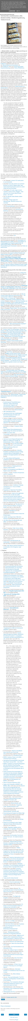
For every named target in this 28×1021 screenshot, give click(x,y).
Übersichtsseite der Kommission (10, 65)
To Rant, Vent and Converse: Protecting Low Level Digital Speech (13, 966)
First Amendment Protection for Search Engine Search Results (13, 954)
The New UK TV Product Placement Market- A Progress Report (13, 506)
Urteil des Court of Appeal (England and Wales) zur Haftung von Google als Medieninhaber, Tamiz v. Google (13, 440)
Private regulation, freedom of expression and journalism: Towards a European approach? (13, 421)
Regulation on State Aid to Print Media (12, 490)
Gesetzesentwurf (14, 513)
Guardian (21, 924)
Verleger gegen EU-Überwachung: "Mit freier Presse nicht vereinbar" (12, 201)
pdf (14, 374)
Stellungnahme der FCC (9, 991)
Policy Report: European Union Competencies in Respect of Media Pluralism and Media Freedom (13, 259)
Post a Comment (5, 1006)
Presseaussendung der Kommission (14, 566)
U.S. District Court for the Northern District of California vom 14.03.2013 (13, 906)
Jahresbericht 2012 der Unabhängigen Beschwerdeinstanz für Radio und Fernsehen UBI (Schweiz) (12, 415)
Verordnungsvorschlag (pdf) (12, 569)
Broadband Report (18, 755)
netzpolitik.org (12, 510)
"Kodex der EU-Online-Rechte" (10, 878)
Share (3, 999)
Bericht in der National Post (16, 941)
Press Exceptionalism (15, 882)
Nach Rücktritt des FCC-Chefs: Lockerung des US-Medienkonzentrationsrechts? (11, 927)
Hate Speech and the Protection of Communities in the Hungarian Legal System (13, 547)
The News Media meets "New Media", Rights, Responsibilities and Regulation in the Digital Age (13, 372)
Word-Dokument (17, 824)
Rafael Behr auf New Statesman (13, 299)
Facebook (7, 975)
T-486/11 (18, 847)
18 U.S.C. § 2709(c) (10, 920)
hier (15, 235)
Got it (18, 11)
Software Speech (14, 950)
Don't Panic (9, 352)
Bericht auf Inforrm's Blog (11, 376)
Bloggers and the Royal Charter (13, 353)
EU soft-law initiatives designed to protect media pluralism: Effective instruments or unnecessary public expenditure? (14, 266)
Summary (14, 811)
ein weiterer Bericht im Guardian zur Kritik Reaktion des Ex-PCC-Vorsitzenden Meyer (14, 304)
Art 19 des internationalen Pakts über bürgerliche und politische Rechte (13, 860)
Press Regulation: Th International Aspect (11, 335)
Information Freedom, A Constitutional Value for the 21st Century (13, 970)
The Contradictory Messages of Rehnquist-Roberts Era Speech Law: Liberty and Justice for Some (13, 983)
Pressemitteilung (10, 206)
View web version (14, 1017)
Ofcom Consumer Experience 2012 (11, 782)
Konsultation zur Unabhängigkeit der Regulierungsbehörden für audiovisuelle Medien (13, 243)
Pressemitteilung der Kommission (9, 245)
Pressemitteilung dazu (12, 500)
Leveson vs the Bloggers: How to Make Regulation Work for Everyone (13, 358)
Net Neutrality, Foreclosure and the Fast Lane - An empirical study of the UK (13, 837)
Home (14, 1014)
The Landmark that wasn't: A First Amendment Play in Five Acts (13, 890)
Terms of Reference (19, 68)
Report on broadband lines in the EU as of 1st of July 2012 (12, 752)
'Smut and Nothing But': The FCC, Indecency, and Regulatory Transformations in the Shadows (13, 979)
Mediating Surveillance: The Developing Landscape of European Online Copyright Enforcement (14, 865)
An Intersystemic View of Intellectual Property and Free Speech (13, 988)
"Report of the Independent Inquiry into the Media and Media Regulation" (13, 396)
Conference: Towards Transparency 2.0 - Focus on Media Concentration (13, 486)
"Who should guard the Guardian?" (18, 323)
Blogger (16, 1019)
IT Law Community (17, 445)
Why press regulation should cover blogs (12, 361)
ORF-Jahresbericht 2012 (9, 411)
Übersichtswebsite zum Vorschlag (13, 567)
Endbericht (3, 63)
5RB (9, 445)
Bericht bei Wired (10, 924)
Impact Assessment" (17, 584)
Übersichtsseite (20, 374)
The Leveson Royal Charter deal (15, 333)
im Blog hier (23, 272)
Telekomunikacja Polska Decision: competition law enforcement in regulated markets (13, 843)
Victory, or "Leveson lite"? (10, 298)
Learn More (12, 11)
